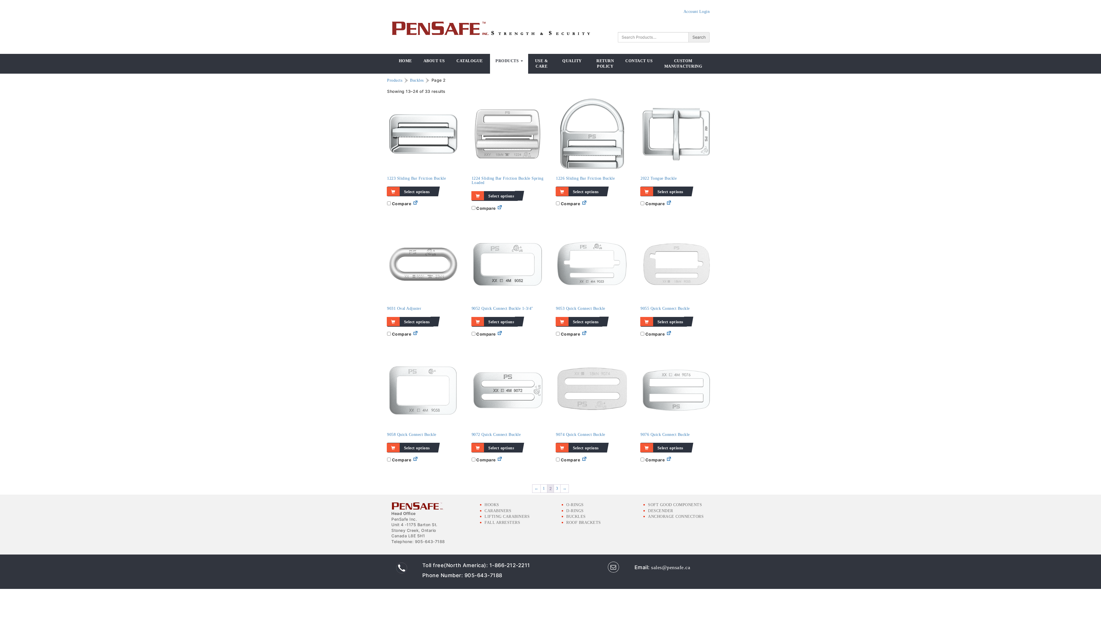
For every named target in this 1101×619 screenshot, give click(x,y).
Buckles (417, 80)
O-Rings (575, 505)
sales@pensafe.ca (670, 567)
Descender (660, 511)
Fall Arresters (502, 522)
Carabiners (498, 511)
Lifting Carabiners (507, 516)
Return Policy (605, 64)
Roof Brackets (583, 522)
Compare (401, 203)
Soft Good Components (675, 505)
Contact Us (639, 61)
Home (405, 61)
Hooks (492, 505)
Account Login (697, 11)
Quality (572, 61)
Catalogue (469, 61)
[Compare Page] (415, 204)
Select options (417, 192)
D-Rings (575, 511)
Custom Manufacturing (683, 64)
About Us (434, 61)
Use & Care (541, 64)
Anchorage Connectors (676, 516)
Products (507, 61)
